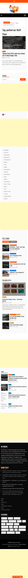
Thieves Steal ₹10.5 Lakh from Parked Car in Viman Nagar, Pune (13, 54)
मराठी (14, 577)
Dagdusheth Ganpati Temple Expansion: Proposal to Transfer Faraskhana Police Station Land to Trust (14, 476)
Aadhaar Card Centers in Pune (15, 406)
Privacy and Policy (5, 509)
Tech (5, 189)
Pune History (7, 181)
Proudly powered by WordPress (10, 544)
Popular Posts (6, 242)
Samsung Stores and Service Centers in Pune (17, 387)
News (4, 51)
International (7, 169)
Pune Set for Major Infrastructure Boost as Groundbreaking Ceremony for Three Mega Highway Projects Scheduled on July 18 (12, 492)
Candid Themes (16, 546)
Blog (2, 500)
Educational (6, 155)
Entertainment (7, 159)
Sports (5, 186)
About (2, 498)
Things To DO (7, 191)
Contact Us (4, 502)
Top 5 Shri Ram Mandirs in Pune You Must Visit (17, 317)
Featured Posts (6, 280)
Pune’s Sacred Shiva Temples (16, 325)
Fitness (5, 162)
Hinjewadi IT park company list (17, 272)
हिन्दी (17, 577)
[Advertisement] (14, 97)
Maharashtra (7, 174)
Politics (5, 179)
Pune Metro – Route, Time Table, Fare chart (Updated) (17, 248)
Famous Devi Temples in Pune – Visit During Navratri (12, 300)
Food (5, 164)
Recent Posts (13, 242)
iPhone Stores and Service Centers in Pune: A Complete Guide (16, 396)
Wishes (5, 198)
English (20, 577)
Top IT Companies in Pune (15, 255)
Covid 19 (6, 152)
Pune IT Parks (7, 184)
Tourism (6, 193)
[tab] (6, 242)
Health (5, 167)
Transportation (7, 196)
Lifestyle (6, 172)
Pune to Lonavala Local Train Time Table (17, 264)
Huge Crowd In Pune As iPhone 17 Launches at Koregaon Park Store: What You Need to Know (17, 378)
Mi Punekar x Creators (6, 506)
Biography (6, 150)
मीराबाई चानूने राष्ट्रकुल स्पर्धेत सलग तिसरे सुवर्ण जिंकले (13, 488)
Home (2, 504)
